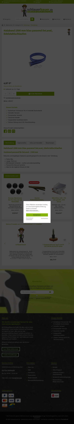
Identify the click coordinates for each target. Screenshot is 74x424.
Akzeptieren (37, 215)
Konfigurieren (44, 218)
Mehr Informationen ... (32, 210)
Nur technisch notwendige (29, 218)
